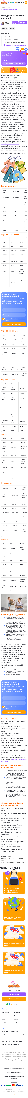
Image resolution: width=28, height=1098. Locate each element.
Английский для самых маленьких (10, 1038)
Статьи (9, 856)
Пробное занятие (14, 994)
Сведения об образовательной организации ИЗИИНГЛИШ (14, 1077)
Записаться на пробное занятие (14, 63)
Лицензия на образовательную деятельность (14, 1068)
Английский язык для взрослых (10, 1048)
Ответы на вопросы (14, 1065)
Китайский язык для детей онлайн (10, 1031)
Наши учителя (5, 1012)
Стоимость (4, 1015)
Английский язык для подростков (10, 1044)
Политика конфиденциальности (14, 1072)
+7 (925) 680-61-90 (20, 2)
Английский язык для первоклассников (12, 1041)
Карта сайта (14, 1082)
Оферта (14, 1093)
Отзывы (16, 1019)
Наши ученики (17, 1012)
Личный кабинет (14, 998)
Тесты (15, 1022)
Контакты (4, 1022)
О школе (16, 1015)
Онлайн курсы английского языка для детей (13, 1034)
